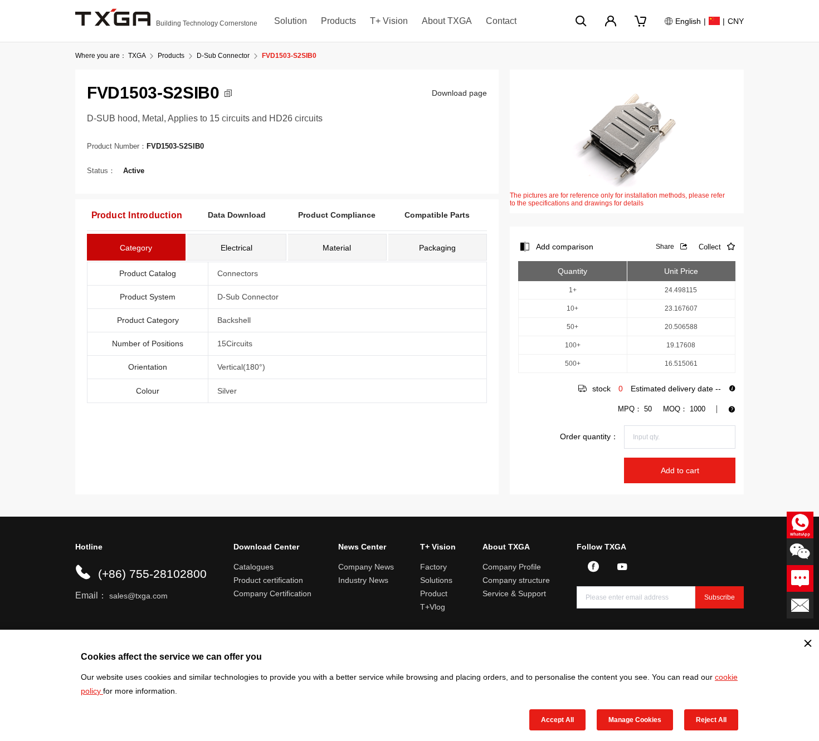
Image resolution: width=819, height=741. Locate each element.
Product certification (268, 580)
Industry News (363, 580)
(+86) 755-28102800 (152, 573)
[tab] (136, 247)
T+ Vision (389, 21)
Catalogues (253, 566)
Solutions (436, 580)
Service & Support (514, 593)
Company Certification (272, 593)
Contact (501, 21)
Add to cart (680, 470)
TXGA (136, 56)
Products (338, 21)
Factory (433, 566)
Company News (366, 566)
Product (433, 593)
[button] (228, 93)
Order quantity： (589, 436)
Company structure (516, 580)
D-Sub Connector (223, 56)
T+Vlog (432, 606)
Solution (290, 21)
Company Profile (511, 566)
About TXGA (447, 21)
